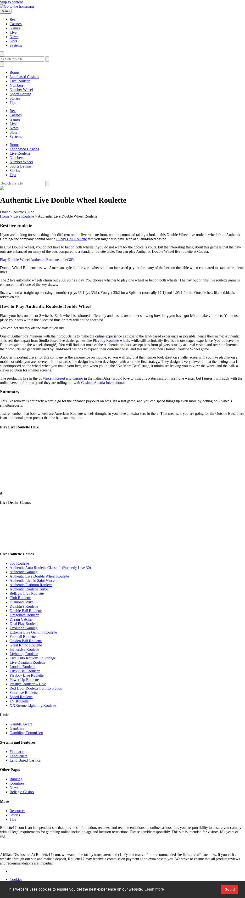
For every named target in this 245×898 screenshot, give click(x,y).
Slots (13, 41)
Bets (13, 19)
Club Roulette (20, 598)
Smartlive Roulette (24, 692)
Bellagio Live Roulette (27, 593)
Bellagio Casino (22, 792)
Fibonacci (17, 752)
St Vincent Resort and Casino (61, 378)
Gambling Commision (26, 733)
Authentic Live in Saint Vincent (33, 580)
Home (4, 216)
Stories (15, 98)
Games (15, 28)
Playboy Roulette (106, 340)
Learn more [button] (154, 889)
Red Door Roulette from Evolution (36, 688)
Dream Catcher (21, 619)
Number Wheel (21, 90)
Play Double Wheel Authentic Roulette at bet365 (37, 260)
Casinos (16, 24)
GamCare (17, 728)
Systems (16, 45)
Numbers (16, 85)
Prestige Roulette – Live (28, 684)
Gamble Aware (21, 724)
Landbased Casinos (24, 77)
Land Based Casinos (25, 760)
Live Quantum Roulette (27, 662)
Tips (13, 103)
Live (13, 32)
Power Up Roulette (24, 680)
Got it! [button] (230, 889)
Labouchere (19, 756)
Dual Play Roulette (24, 624)
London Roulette (22, 667)
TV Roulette (19, 701)
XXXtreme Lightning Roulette (33, 705)
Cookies (16, 879)
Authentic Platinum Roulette (31, 585)
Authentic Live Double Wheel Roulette (39, 576)
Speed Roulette (21, 697)
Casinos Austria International (103, 383)
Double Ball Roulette (26, 611)
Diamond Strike (21, 602)
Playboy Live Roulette (27, 675)
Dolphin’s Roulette (24, 606)
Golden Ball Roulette (26, 641)
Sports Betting (20, 94)
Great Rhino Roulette (26, 645)
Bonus (14, 72)
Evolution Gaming (24, 628)
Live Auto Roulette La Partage (33, 658)
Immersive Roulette (24, 649)
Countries (17, 783)
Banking (16, 779)
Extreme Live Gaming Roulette (33, 632)
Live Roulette (20, 81)
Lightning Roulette (24, 654)
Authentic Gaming (24, 572)
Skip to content (11, 2)
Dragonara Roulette (24, 615)
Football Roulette (23, 636)
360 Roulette (19, 563)
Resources (17, 811)
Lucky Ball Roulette (71, 239)
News (14, 37)
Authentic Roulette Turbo (29, 589)
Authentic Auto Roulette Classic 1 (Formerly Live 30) (50, 568)
